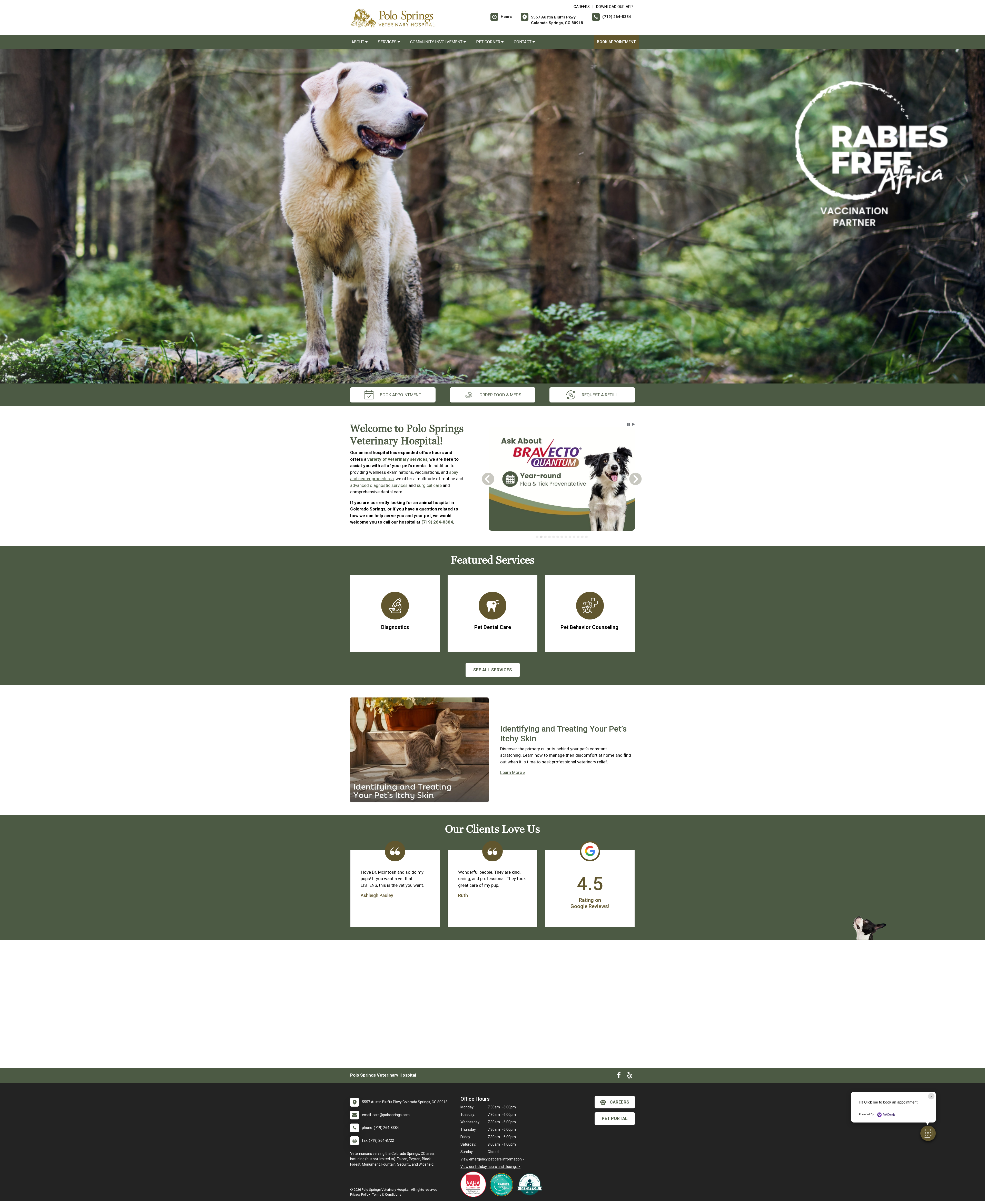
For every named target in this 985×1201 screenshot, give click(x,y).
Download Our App (614, 6)
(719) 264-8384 (437, 522)
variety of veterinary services (397, 459)
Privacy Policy (360, 1194)
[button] (928, 1133)
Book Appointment (616, 42)
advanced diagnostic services (379, 485)
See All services (492, 669)
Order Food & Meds (500, 394)
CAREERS (582, 6)
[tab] (537, 537)
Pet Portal (615, 1118)
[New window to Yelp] (629, 1076)
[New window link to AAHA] (474, 1184)
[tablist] (562, 537)
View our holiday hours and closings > (490, 1167)
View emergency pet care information (491, 1159)
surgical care (429, 485)
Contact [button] (523, 42)
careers (619, 1102)
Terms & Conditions (386, 1194)
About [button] (358, 42)
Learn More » (512, 772)
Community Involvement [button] (437, 42)
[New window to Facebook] (618, 1076)
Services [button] (388, 42)
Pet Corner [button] (488, 42)
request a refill (600, 394)
